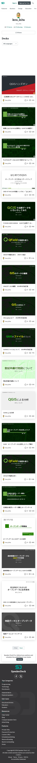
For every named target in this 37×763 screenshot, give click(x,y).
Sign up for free (24, 3)
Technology (5, 686)
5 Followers (27, 27)
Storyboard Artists (7, 702)
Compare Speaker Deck (9, 720)
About (10, 757)
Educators (5, 705)
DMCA (26, 757)
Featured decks (6, 692)
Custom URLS (6, 734)
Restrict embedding (8, 742)
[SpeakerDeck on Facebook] (16, 676)
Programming (6, 684)
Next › (21, 648)
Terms (15, 757)
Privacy (20, 757)
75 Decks (9, 27)
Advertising (5, 722)
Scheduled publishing (8, 737)
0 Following (18, 27)
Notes (4, 744)
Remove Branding (7, 739)
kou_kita (8, 100)
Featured (4, 8)
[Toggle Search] (33, 3)
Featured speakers (7, 695)
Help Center (5, 715)
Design (20, 8)
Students (4, 707)
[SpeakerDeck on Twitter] (21, 676)
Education (28, 8)
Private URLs (6, 729)
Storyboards (6, 689)
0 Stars (19, 32)
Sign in (14, 3)
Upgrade (19, 659)
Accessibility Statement (18, 759)
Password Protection (8, 732)
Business (12, 8)
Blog (3, 717)
